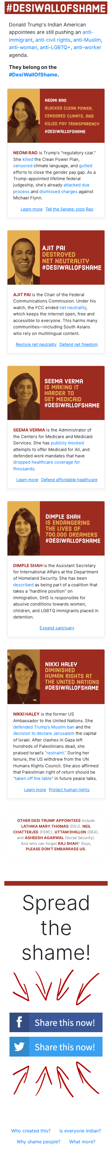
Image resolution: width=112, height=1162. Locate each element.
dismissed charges (58, 191)
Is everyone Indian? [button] (80, 1131)
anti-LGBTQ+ (55, 47)
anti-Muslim (87, 40)
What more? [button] (82, 1141)
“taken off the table (32, 778)
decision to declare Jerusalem (43, 733)
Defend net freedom (78, 344)
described (23, 584)
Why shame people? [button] (38, 1141)
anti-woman (23, 47)
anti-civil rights (52, 40)
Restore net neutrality (36, 344)
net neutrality (72, 307)
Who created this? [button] (31, 1131)
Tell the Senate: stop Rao (69, 209)
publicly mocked (67, 443)
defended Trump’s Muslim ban (43, 727)
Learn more (32, 209)
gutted (85, 165)
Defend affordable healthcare (69, 479)
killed (27, 159)
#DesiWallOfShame (33, 75)
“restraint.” (55, 753)
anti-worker (87, 47)
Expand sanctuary (57, 627)
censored (22, 165)
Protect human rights (69, 789)
